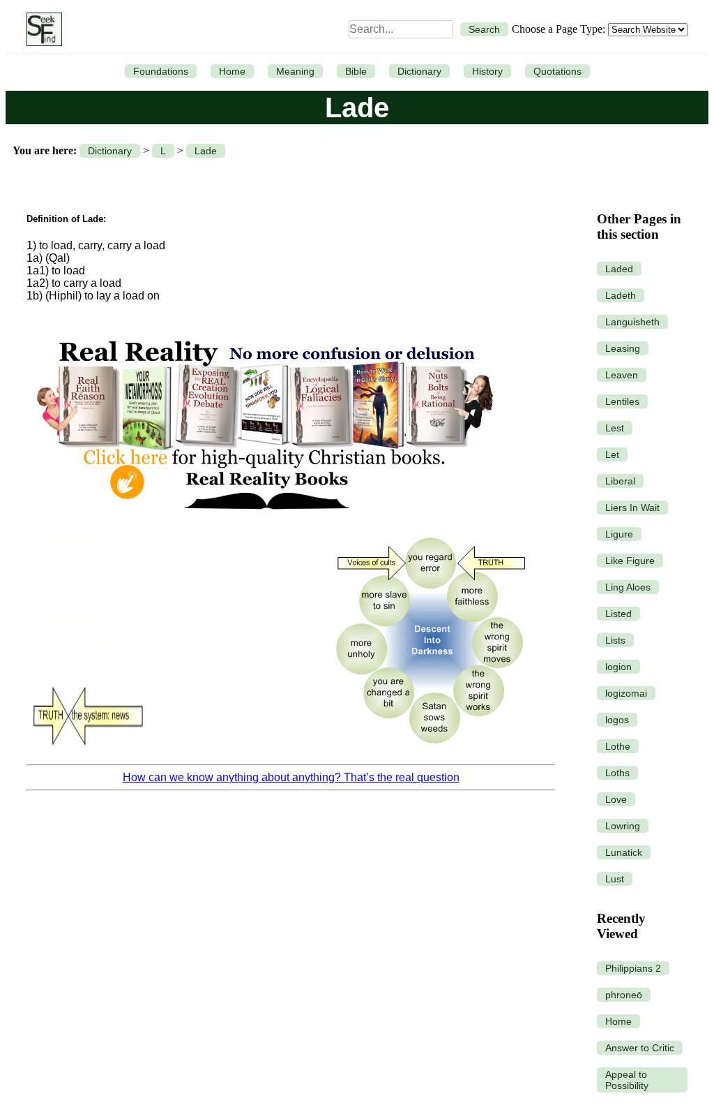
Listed (618, 613)
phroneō (623, 994)
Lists (615, 640)
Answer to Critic (639, 1047)
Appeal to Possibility (626, 1080)
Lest (614, 427)
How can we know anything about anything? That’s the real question (291, 777)
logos (617, 719)
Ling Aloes (628, 587)
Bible (356, 71)
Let (612, 454)
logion (618, 666)
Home (232, 71)
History (487, 71)
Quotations (557, 71)
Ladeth (620, 295)
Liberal (620, 481)
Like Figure (630, 560)
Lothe (617, 746)
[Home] (41, 29)
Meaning (295, 71)
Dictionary (419, 71)
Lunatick (623, 852)
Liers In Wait (632, 507)
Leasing (622, 348)
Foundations (160, 71)
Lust (614, 878)
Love (616, 799)
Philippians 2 (633, 968)
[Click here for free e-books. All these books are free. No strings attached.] (264, 518)
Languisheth (632, 321)
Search (484, 29)
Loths (617, 772)
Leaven (621, 374)
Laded (619, 268)
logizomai (626, 693)
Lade (206, 150)
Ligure (619, 534)
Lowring (622, 825)
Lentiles (622, 401)
